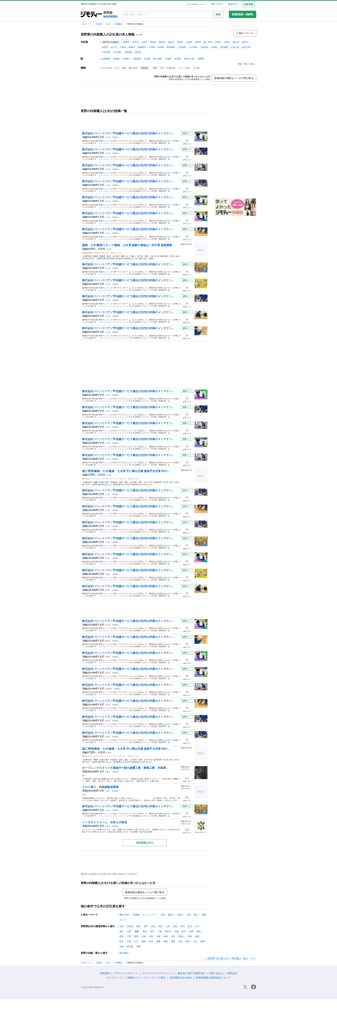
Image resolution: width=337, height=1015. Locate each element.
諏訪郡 (138, 52)
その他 (196, 68)
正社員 (98, 24)
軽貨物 (136, 915)
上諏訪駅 (136, 59)
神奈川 (168, 931)
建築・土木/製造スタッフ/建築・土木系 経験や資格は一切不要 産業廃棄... (128, 245)
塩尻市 (105, 47)
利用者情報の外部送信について (213, 977)
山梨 (129, 931)
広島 (129, 941)
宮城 (153, 926)
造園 (203, 915)
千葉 (160, 931)
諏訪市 (171, 42)
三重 (129, 936)
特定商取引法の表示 (181, 977)
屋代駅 (177, 59)
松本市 (135, 42)
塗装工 (180, 915)
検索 (218, 14)
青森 (138, 926)
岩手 (146, 926)
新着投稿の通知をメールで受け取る (234, 78)
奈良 (173, 936)
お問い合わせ (216, 973)
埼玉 (152, 931)
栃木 (184, 931)
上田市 (144, 42)
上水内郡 (193, 47)
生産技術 (171, 68)
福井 (121, 931)
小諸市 (189, 42)
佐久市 (114, 47)
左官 (189, 915)
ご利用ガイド (132, 977)
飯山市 (236, 42)
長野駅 (116, 59)
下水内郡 (117, 52)
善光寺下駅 (189, 59)
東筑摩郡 (171, 47)
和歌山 (181, 936)
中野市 (218, 42)
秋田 (160, 926)
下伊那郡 (106, 52)
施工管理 (133, 68)
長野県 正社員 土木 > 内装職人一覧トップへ (232, 958)
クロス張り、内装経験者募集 (100, 786)
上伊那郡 (182, 47)
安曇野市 (142, 47)
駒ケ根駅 (157, 59)
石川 (197, 926)
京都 (158, 936)
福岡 (173, 941)
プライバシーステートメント (158, 973)
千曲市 (123, 47)
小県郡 (152, 47)
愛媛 (158, 941)
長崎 (202, 941)
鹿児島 (130, 946)
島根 (197, 936)
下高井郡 (128, 52)
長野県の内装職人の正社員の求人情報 (107, 34)
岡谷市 (153, 42)
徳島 (143, 941)
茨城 (176, 931)
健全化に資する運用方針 (191, 973)
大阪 (143, 936)
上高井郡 (204, 47)
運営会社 (232, 973)
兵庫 (151, 936)
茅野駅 (201, 59)
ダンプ (122, 920)
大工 (117, 68)
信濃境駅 (106, 59)
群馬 (191, 931)
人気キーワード (245, 33)
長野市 (126, 42)
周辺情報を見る (144, 842)
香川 (151, 941)
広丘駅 (147, 59)
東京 (145, 931)
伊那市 (198, 42)
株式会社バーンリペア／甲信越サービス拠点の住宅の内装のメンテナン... (128, 133)
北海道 (130, 926)
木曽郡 (214, 47)
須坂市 (180, 42)
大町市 (227, 42)
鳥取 (190, 936)
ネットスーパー (150, 915)
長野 (101, 137)
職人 (84, 775)
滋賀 (166, 936)
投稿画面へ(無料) (242, 14)
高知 (166, 941)
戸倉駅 (168, 59)
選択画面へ (124, 953)
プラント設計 (184, 68)
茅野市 (245, 42)
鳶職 (124, 68)
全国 (121, 926)
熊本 (188, 941)
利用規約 (105, 973)
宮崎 (121, 946)
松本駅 (126, 59)
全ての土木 (107, 68)
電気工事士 (124, 915)
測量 (155, 68)
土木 (108, 24)
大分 (195, 941)
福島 (175, 926)
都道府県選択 (110, 16)
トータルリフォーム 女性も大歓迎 (104, 822)
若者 (84, 795)
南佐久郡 (246, 47)
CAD (162, 68)
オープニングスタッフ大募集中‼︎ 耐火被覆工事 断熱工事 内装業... (125, 767)
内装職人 (118, 24)
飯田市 (162, 42)
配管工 (171, 915)
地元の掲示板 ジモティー (197, 4)
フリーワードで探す (155, 977)
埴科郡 (161, 47)
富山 (190, 926)
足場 (162, 915)
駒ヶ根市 (208, 42)
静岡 (136, 936)
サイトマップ (114, 977)
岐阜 (121, 936)
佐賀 (180, 941)
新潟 (182, 926)
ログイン (233, 4)
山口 (136, 941)
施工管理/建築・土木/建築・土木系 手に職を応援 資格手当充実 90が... (126, 471)
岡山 (121, 941)
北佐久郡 (235, 47)
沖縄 (138, 946)
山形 (168, 926)
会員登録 (248, 4)
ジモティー (86, 24)
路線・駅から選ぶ (246, 64)
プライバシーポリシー (126, 973)
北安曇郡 (224, 47)
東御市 (132, 47)
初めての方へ (217, 4)
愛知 (199, 931)
